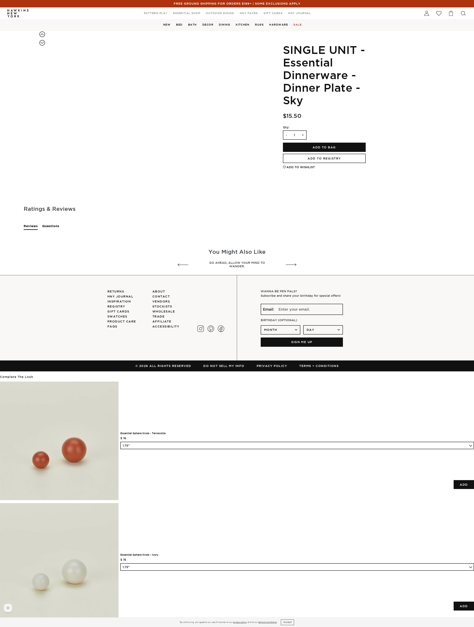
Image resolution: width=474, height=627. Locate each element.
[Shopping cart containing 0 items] (451, 13)
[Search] (463, 13)
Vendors (161, 301)
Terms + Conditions (319, 365)
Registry (116, 306)
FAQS (112, 326)
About (158, 291)
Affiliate (161, 321)
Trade (158, 316)
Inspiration (119, 301)
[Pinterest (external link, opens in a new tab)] (211, 328)
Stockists (162, 306)
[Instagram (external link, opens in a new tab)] (200, 328)
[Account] (426, 13)
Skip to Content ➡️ (15, 15)
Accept (287, 622)
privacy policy (239, 622)
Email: (268, 309)
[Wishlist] (438, 13)
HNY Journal (120, 296)
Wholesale (163, 311)
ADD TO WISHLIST (300, 167)
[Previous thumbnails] (42, 34)
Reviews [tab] (31, 227)
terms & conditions (267, 622)
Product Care (121, 321)
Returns (115, 291)
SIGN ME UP (301, 342)
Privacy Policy (272, 365)
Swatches (117, 316)
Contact (161, 296)
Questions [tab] (50, 227)
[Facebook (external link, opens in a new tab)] (221, 328)
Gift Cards (118, 311)
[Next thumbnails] (42, 43)
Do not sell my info (223, 365)
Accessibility (165, 326)
